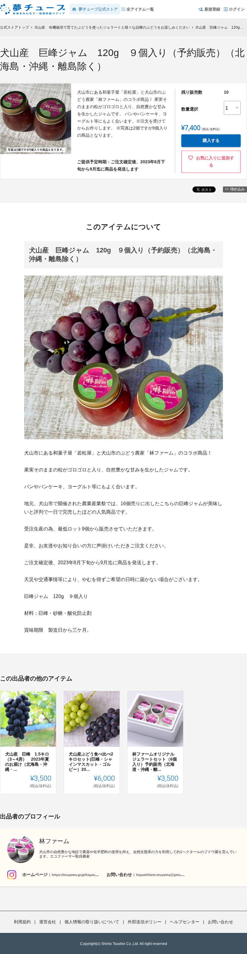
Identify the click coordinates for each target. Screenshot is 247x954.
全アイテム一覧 (140, 9)
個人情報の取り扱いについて (91, 921)
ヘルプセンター (184, 921)
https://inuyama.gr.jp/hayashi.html (79, 875)
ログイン (237, 9)
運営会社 (47, 921)
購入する (211, 140)
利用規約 (22, 921)
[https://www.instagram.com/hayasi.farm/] (11, 874)
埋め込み (237, 189)
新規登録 (212, 9)
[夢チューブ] (32, 6)
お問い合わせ (220, 921)
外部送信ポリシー (144, 921)
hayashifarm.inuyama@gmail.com (163, 875)
